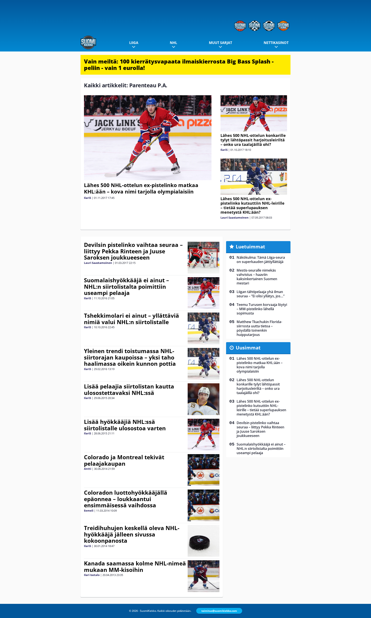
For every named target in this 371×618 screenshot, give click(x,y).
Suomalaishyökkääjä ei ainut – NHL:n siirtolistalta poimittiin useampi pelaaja (126, 286)
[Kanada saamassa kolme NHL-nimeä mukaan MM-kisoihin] (204, 576)
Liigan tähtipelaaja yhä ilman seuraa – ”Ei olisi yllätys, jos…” (260, 293)
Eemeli (88, 510)
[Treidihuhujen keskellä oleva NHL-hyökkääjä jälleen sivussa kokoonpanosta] (204, 541)
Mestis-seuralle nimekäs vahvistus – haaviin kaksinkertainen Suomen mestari (257, 277)
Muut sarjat (220, 42)
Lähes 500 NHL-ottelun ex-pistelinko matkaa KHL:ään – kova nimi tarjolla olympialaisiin (141, 188)
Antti (87, 469)
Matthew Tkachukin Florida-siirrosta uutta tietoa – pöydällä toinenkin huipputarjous (259, 328)
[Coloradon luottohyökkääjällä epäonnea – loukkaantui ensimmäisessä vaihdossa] (204, 505)
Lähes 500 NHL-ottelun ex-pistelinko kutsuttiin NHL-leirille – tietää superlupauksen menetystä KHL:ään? (252, 205)
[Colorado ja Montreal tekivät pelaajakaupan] (204, 470)
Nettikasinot (276, 42)
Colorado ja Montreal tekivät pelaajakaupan (124, 460)
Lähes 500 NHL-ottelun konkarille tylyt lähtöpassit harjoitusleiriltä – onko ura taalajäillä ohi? (253, 140)
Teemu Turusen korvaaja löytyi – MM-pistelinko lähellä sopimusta (262, 309)
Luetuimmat (250, 246)
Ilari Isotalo (92, 575)
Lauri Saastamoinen (234, 217)
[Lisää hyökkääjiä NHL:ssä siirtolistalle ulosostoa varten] (204, 434)
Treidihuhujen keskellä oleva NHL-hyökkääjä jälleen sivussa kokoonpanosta (131, 534)
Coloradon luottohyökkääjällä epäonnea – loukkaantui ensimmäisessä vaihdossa (125, 499)
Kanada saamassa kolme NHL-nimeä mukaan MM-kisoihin (135, 566)
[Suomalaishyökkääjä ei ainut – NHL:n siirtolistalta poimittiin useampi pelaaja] (204, 293)
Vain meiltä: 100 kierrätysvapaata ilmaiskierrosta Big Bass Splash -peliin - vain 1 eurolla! (179, 64)
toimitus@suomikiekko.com (219, 611)
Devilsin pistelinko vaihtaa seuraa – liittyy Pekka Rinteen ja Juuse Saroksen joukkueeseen (133, 251)
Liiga (133, 42)
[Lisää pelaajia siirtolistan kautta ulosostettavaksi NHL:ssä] (203, 399)
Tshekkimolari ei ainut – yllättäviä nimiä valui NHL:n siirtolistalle (131, 319)
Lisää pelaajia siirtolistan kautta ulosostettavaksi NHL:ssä (129, 389)
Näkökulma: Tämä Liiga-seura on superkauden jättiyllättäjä (261, 259)
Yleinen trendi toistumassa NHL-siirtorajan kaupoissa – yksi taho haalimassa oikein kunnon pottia (130, 357)
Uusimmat (248, 347)
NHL (173, 42)
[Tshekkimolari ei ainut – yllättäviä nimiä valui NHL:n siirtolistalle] (204, 328)
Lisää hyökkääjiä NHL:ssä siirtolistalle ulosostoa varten (125, 425)
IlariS (87, 198)
